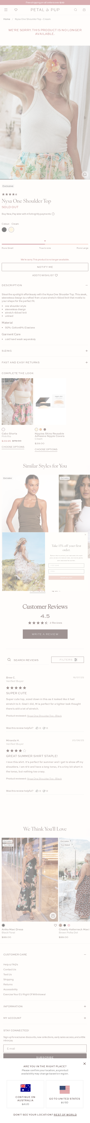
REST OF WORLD (65, 1114)
